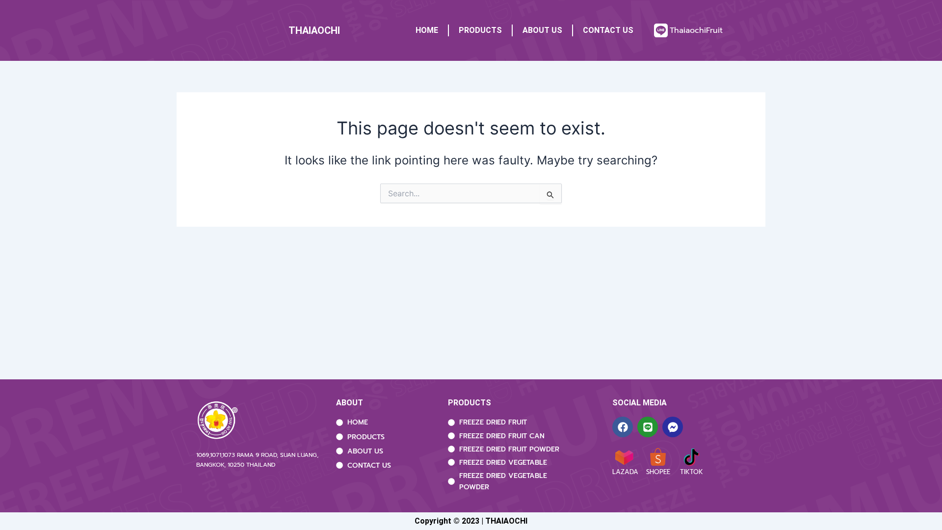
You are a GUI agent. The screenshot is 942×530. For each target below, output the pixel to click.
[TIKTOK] (691, 457)
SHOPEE (658, 472)
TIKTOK (691, 472)
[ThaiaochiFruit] (661, 30)
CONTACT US (608, 30)
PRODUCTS (480, 30)
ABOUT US (542, 30)
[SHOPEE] (658, 457)
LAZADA (625, 472)
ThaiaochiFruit (696, 30)
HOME (427, 30)
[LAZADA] (624, 457)
